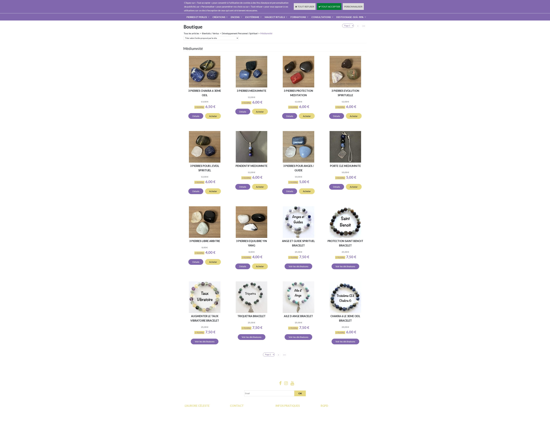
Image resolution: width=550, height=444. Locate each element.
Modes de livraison (284, 410)
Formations (298, 17)
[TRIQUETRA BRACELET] (251, 312)
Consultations (321, 17)
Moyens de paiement (285, 413)
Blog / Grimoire (192, 425)
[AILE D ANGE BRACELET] (298, 312)
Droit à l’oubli (327, 417)
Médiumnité (266, 33)
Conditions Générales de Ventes (291, 417)
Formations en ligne (194, 410)
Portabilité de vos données (334, 421)
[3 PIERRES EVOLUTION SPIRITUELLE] (345, 86)
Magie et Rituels (275, 17)
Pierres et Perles (196, 17)
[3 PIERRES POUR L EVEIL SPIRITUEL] (204, 161)
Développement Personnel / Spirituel (240, 33)
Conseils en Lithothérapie (242, 417)
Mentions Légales (284, 421)
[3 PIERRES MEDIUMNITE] (251, 86)
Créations (218, 17)
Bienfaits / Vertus (210, 33)
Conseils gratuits (193, 421)
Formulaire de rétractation (333, 410)
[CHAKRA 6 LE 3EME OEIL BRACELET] (345, 312)
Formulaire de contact (241, 410)
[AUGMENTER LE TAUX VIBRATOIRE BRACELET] (204, 312)
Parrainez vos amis (194, 429)
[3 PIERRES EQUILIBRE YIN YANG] (251, 237)
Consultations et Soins (195, 413)
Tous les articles (191, 33)
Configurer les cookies (332, 425)
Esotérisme (252, 17)
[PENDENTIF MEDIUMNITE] (251, 161)
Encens (235, 17)
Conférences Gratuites (196, 417)
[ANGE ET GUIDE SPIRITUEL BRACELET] (298, 237)
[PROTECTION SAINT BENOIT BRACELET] (345, 237)
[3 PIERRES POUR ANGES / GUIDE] (298, 161)
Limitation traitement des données (337, 413)
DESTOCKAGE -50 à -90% (350, 17)
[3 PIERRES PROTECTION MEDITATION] (298, 86)
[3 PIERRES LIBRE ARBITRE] (204, 237)
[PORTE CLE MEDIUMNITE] (345, 161)
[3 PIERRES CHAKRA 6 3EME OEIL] (204, 86)
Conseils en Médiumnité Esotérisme (247, 421)
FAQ (232, 413)
